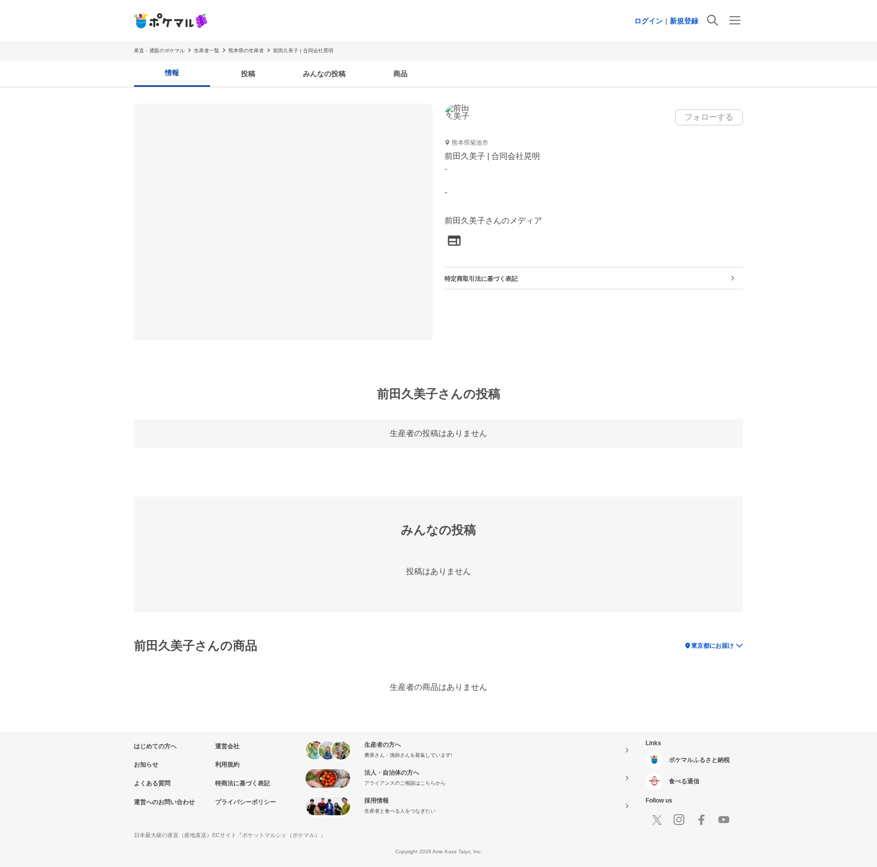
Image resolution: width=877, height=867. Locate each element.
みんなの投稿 (324, 74)
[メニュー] (735, 20)
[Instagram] (679, 820)
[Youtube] (724, 820)
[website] (454, 241)
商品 (400, 74)
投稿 (248, 74)
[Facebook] (701, 820)
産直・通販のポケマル (159, 50)
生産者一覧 (206, 50)
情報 (172, 73)
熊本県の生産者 (246, 50)
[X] (657, 820)
